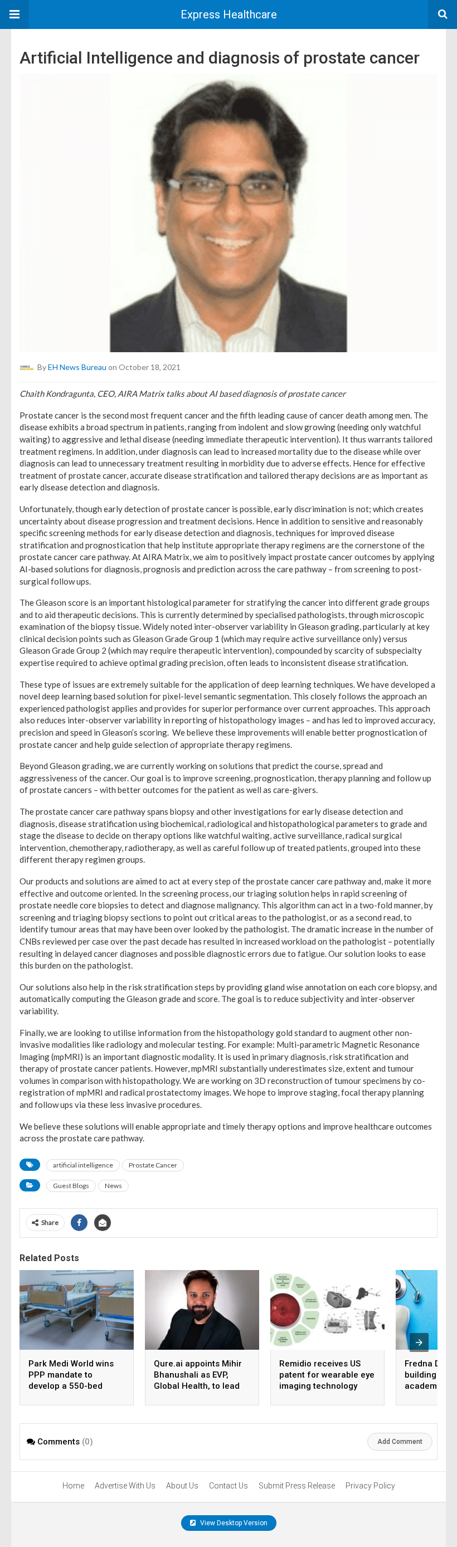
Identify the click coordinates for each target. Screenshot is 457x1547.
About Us (182, 1485)
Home (73, 1485)
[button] (14, 14)
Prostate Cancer (153, 1165)
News (113, 1185)
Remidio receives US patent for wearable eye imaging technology (327, 1375)
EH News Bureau (77, 367)
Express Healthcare (229, 14)
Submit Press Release (297, 1485)
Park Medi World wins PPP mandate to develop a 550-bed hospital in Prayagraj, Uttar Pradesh (71, 1386)
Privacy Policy (370, 1485)
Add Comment (399, 1442)
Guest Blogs (71, 1185)
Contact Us (228, 1485)
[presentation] (419, 1342)
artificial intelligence (83, 1165)
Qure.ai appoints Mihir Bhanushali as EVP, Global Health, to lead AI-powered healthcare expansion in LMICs (199, 1386)
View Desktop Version (233, 1523)
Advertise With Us (125, 1485)
